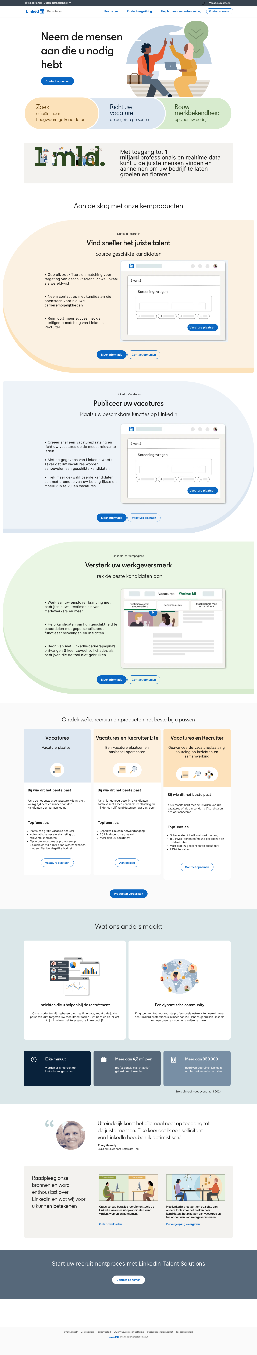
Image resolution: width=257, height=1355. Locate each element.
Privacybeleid (104, 1331)
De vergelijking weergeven (183, 1224)
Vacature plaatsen (220, 2)
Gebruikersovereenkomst (160, 1331)
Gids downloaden (110, 1224)
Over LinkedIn (71, 1331)
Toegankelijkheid (184, 1331)
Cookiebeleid (87, 1331)
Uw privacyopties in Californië (129, 1331)
